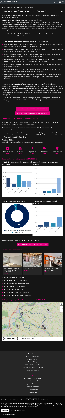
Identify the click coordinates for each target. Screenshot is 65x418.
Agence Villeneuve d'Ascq (32, 381)
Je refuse (16, 410)
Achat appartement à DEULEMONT (16, 280)
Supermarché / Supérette (27, 338)
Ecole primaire (10, 338)
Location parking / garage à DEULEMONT (18, 295)
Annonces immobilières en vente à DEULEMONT (32, 109)
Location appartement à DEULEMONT (17, 292)
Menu (62, 1)
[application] (17, 181)
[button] (10, 230)
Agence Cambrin (32, 392)
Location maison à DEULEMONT (15, 289)
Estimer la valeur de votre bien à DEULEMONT (32, 244)
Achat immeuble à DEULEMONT (15, 286)
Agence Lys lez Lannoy (32, 386)
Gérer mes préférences (8, 414)
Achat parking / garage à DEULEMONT (17, 283)
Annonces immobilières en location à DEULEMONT (32, 113)
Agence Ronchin (32, 389)
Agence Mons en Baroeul (32, 378)
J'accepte (5, 410)
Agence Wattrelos (32, 384)
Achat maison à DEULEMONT (14, 277)
